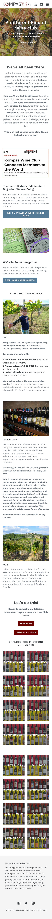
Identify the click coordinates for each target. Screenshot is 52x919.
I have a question (26, 632)
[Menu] (47, 4)
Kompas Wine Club (21, 910)
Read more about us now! (20, 280)
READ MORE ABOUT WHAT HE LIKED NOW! (26, 214)
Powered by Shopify (37, 910)
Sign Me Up (26, 623)
